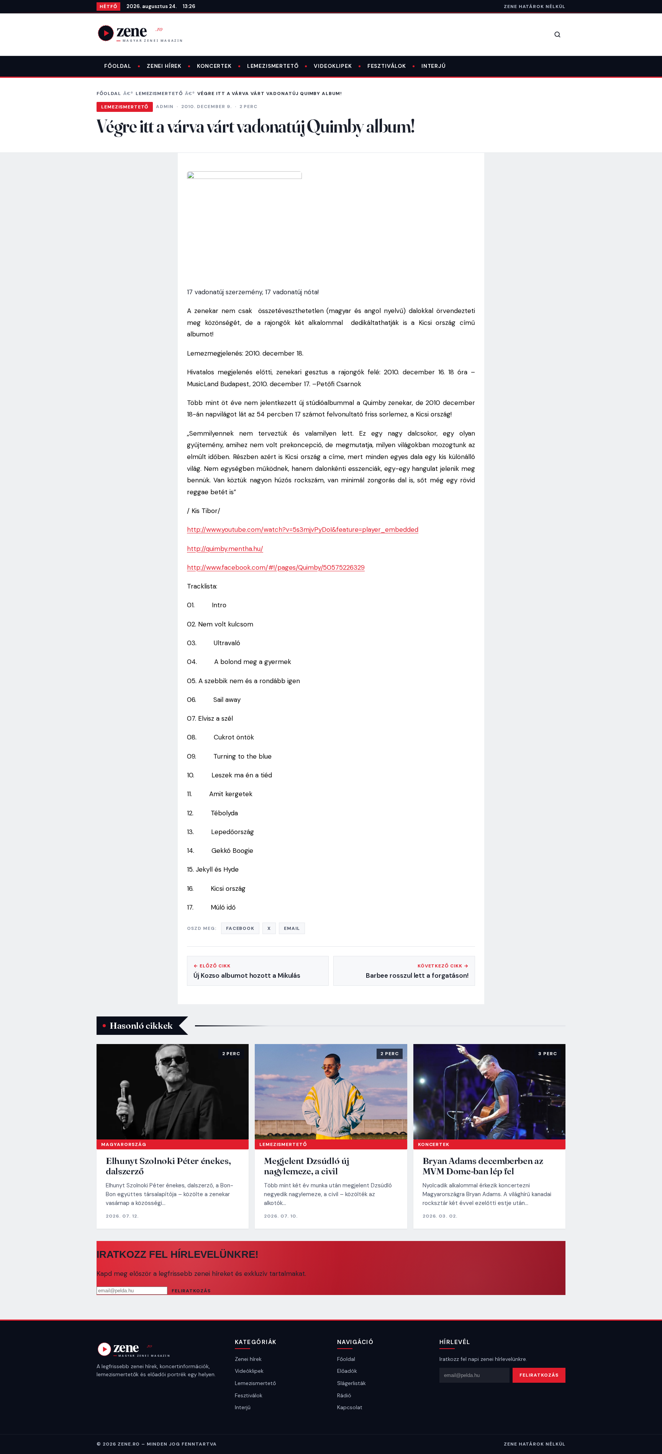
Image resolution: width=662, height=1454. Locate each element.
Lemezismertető (273, 65)
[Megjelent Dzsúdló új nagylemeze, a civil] (331, 1091)
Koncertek (214, 65)
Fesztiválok (386, 65)
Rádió (344, 1395)
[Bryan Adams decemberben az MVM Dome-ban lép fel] (489, 1091)
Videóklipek (249, 1370)
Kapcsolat (349, 1407)
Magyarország (123, 1144)
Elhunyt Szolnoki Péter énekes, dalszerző (168, 1166)
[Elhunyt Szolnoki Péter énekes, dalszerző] (173, 1091)
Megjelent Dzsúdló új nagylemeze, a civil (306, 1166)
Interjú (433, 65)
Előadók (347, 1370)
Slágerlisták (351, 1383)
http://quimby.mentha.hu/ (225, 548)
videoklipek (333, 65)
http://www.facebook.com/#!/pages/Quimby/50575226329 (276, 567)
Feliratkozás (191, 1291)
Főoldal (117, 65)
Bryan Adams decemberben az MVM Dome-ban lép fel (483, 1166)
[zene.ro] (146, 33)
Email (292, 928)
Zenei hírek (164, 65)
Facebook (240, 928)
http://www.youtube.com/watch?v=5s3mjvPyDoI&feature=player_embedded (302, 529)
